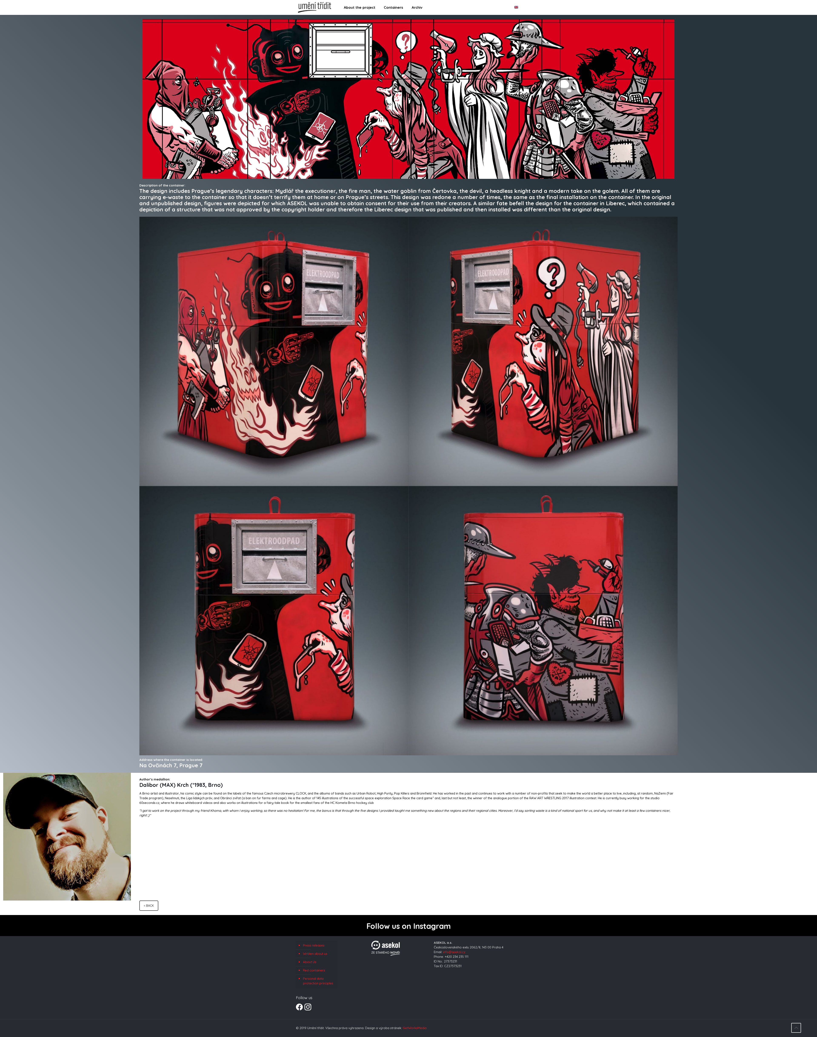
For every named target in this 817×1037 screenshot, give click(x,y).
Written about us (315, 954)
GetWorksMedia (415, 1028)
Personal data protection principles (318, 981)
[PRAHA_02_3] (273, 620)
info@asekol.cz (454, 952)
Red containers (314, 970)
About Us (309, 962)
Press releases (313, 945)
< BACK (149, 906)
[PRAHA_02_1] (273, 351)
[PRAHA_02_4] (543, 620)
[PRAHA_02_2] (543, 351)
